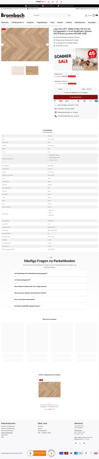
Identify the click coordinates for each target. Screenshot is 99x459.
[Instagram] (75, 443)
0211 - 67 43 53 (74, 116)
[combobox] (49, 15)
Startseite (3, 25)
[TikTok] (84, 443)
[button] (2, 44)
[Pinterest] (80, 443)
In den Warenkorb (75, 97)
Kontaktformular (33, 8)
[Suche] (51, 15)
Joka (49, 403)
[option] (25, 44)
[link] (12, 357)
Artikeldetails (47, 130)
